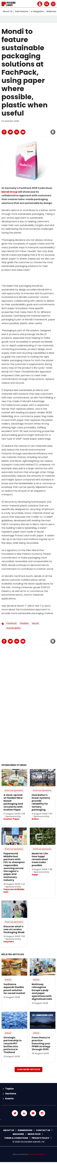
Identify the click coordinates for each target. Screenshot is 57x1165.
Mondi (35, 623)
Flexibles (24, 623)
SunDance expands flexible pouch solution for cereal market (14, 989)
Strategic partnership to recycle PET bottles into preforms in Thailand (13, 1045)
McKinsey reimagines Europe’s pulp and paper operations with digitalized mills (42, 992)
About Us (7, 11)
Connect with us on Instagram (42, 1113)
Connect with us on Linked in (24, 1113)
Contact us (43, 1130)
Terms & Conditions (16, 1138)
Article (8, 979)
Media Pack (34, 1134)
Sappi (35, 874)
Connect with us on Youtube (33, 1113)
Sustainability (13, 628)
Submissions (21, 11)
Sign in (14, 125)
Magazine (18, 1134)
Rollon (35, 819)
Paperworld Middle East (14, 890)
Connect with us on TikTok (28, 1120)
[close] (30, 129)
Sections (10, 1093)
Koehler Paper (12, 819)
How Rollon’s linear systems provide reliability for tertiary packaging (41, 802)
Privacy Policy (40, 1138)
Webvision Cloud (36, 1154)
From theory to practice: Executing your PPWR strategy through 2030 (41, 1043)
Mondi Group (9, 192)
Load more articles (28, 1069)
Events (9, 1098)
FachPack (11, 623)
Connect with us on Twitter (15, 1113)
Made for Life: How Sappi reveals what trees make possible (40, 859)
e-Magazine (37, 11)
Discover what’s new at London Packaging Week (14, 929)
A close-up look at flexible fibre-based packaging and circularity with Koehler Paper (14, 802)
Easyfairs (9, 941)
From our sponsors (14, 790)
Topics (9, 1088)
